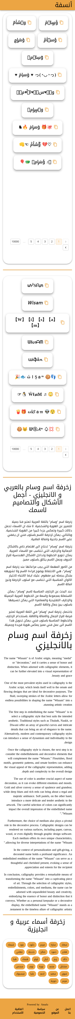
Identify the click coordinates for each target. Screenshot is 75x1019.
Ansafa (44, 1004)
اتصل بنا (68, 1011)
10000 (15, 241)
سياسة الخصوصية (39, 1011)
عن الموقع (55, 1011)
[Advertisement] (37, 204)
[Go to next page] (66, 247)
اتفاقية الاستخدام (17, 1011)
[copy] (61, 22)
